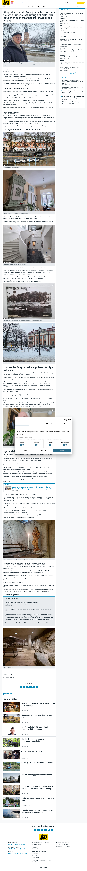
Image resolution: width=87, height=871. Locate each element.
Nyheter (62, 55)
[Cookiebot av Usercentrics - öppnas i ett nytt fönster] (65, 420)
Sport (16, 6)
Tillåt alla (62, 450)
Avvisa (25, 450)
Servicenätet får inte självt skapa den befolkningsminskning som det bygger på (71, 39)
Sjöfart (11, 6)
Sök (45, 6)
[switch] (36, 445)
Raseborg (62, 31)
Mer (49, 6)
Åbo (61, 12)
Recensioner (63, 43)
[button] (80, 6)
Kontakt (74, 2)
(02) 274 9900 (12, 844)
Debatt (27, 6)
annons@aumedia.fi (21, 849)
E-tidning (37, 6)
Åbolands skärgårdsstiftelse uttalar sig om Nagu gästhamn (72, 92)
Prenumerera (80, 2)
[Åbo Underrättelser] (43, 837)
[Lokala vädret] (22, 2)
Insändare (63, 36)
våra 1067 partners (23, 429)
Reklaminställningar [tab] (50, 423)
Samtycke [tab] (22, 423)
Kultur (20, 6)
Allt (32, 6)
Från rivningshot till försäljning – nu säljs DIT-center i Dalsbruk (73, 103)
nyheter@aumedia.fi (21, 853)
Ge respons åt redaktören (10, 676)
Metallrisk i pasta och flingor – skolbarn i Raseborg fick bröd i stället (71, 51)
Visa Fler (72, 73)
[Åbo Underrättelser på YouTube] (45, 830)
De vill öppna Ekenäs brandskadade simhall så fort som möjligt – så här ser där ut (72, 82)
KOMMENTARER (8, 693)
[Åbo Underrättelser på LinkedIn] (49, 830)
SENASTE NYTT (64, 9)
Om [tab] (65, 423)
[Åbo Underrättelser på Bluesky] (38, 830)
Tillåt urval (43, 450)
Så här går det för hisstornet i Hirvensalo (73, 87)
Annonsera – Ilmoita (66, 2)
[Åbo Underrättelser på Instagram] (42, 830)
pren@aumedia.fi (20, 844)
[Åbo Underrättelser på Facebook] (35, 830)
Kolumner (62, 18)
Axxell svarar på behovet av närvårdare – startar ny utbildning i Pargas (73, 98)
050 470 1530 (12, 853)
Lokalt (4, 6)
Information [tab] (36, 423)
